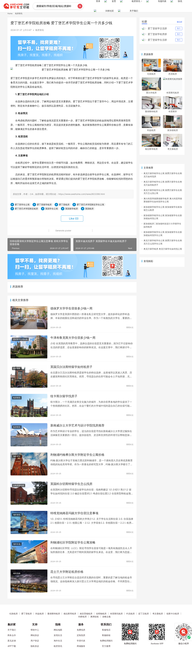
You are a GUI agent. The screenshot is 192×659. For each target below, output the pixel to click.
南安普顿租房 (86, 613)
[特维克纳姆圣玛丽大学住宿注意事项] (28, 522)
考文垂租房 (172, 149)
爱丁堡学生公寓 (22, 204)
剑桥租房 (82, 616)
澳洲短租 (94, 616)
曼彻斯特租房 (151, 111)
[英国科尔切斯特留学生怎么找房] (28, 493)
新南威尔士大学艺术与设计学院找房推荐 (77, 425)
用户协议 (35, 640)
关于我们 (134, 10)
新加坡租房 (172, 130)
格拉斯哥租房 (151, 149)
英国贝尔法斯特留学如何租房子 (71, 367)
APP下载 (12, 646)
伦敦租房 (151, 74)
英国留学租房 (71, 208)
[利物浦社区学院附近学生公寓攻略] (28, 551)
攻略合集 (106, 616)
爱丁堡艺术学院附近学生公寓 (90, 204)
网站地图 (58, 630)
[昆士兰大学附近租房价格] (28, 581)
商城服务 (81, 646)
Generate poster (63, 230)
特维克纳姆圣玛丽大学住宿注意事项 (74, 513)
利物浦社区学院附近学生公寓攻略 (72, 542)
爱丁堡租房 (64, 204)
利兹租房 (151, 130)
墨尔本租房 (151, 92)
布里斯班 (172, 111)
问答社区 (109, 10)
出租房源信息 (18, 485)
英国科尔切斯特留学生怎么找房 (71, 484)
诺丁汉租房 (143, 613)
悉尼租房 (172, 74)
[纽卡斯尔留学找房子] (28, 405)
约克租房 (130, 613)
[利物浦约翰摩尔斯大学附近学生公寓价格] (28, 464)
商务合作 (12, 635)
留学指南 (16, 368)
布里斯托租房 (172, 92)
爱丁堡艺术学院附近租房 (26, 208)
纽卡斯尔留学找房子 (63, 396)
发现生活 (58, 635)
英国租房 (89, 208)
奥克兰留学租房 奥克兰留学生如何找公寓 (163, 249)
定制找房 (81, 635)
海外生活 (16, 544)
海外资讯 (16, 456)
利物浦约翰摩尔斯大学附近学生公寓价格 (77, 455)
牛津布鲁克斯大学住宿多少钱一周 (72, 337)
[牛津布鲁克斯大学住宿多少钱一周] (28, 347)
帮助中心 (35, 630)
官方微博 (106, 646)
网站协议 (35, 635)
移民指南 (16, 310)
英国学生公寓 (51, 208)
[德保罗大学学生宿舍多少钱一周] (28, 317)
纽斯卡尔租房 (172, 613)
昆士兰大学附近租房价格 (66, 572)
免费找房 (81, 630)
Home (10, 13)
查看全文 (130, 327)
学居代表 (81, 640)
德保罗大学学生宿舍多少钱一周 (71, 308)
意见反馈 (12, 640)
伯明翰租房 (101, 613)
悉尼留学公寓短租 (20, 339)
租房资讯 (39, 30)
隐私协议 (35, 646)
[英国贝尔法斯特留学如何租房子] (28, 376)
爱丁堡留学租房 (44, 204)
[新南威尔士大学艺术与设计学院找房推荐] (28, 434)
